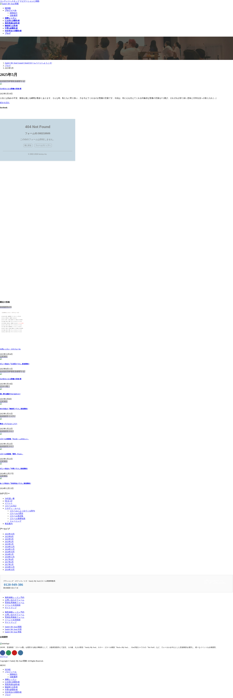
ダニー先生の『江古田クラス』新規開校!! (14, 364)
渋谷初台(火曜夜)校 (13, 692)
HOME (8, 669)
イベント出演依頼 (12, 605)
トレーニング (15, 521)
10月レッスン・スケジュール (10, 349)
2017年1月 (9, 564)
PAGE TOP (226, 674)
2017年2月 (9, 562)
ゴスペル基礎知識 (17, 518)
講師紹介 (13, 13)
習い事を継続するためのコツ (10, 394)
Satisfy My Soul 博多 (13, 632)
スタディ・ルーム (12, 508)
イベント (9, 503)
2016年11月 (10, 567)
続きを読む (5, 103)
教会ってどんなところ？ (8, 424)
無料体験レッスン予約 (14, 597)
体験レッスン (11, 679)
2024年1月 (9, 554)
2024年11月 (10, 549)
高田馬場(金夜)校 (12, 684)
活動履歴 (13, 15)
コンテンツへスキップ (9, 1)
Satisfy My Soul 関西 (13, 627)
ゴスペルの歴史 (16, 513)
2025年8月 (9, 536)
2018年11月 (10, 557)
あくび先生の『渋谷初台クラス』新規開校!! (15, 483)
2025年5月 (9, 539)
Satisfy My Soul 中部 (13, 629)
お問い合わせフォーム (14, 600)
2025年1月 (9, 544)
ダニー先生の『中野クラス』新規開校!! (14, 468)
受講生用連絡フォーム (14, 603)
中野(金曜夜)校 (11, 690)
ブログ (8, 695)
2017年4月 (9, 559)
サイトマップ (11, 608)
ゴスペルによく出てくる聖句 (22, 511)
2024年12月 (10, 547)
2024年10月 (10, 552)
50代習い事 (10, 498)
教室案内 (9, 524)
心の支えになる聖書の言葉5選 (10, 89)
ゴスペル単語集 (16, 516)
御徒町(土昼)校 (11, 687)
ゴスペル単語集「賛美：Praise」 (11, 454)
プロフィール (11, 672)
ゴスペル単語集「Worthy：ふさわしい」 (14, 439)
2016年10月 (10, 570)
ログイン (4, 656)
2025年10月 (10, 534)
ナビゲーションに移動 (29, 1)
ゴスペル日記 (11, 506)
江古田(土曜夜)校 (12, 682)
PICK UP (8, 501)
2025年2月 (9, 542)
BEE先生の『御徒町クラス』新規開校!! (14, 409)
